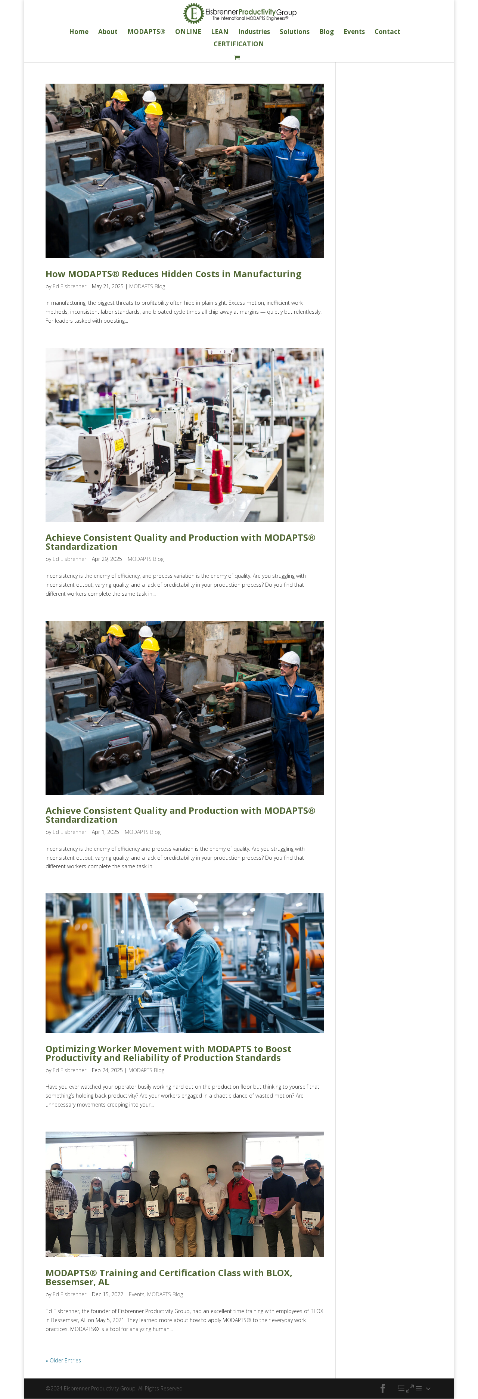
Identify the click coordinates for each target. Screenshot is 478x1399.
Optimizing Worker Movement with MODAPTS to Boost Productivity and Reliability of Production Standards (168, 1053)
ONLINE (188, 32)
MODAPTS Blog (147, 286)
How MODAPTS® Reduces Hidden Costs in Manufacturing (173, 273)
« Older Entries (63, 1360)
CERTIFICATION (239, 44)
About (108, 32)
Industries (254, 32)
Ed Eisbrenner (69, 286)
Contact (387, 32)
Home (79, 32)
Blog (326, 32)
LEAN (220, 32)
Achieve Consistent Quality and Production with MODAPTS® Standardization (181, 541)
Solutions (295, 32)
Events (354, 32)
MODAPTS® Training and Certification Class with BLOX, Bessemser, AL (169, 1277)
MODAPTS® (146, 32)
